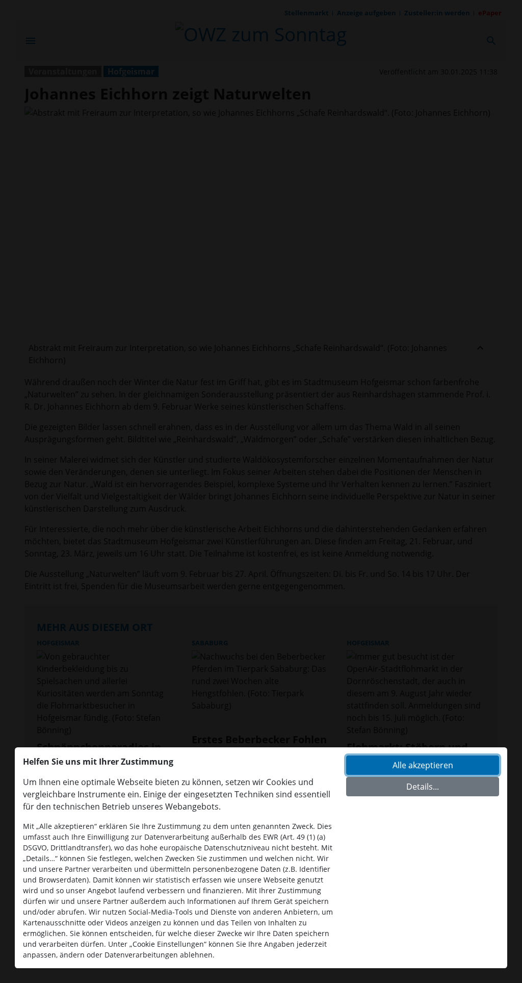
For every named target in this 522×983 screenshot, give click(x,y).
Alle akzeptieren (423, 765)
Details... (422, 786)
